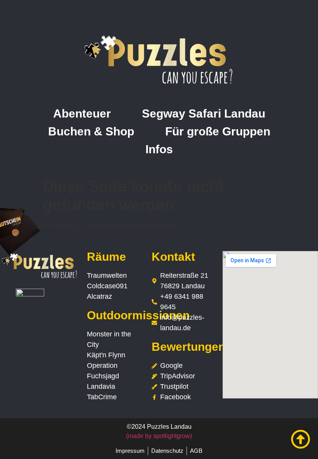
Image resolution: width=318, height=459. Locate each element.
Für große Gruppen (217, 131)
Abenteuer (82, 113)
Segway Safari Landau (203, 113)
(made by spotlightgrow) (159, 436)
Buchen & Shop (91, 131)
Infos (159, 149)
